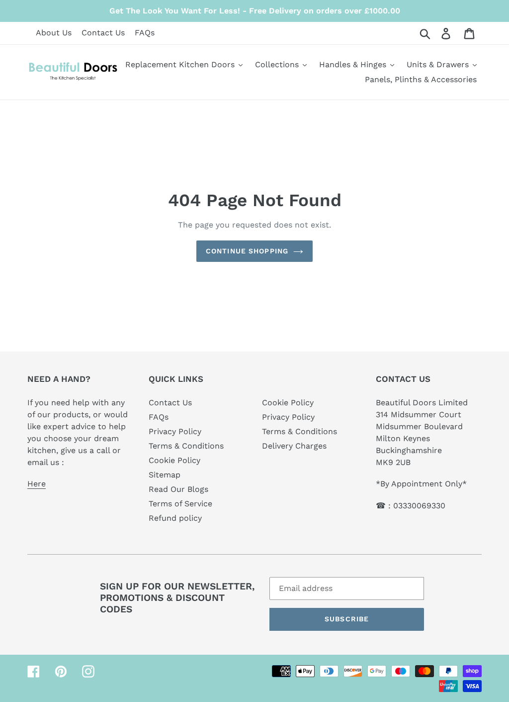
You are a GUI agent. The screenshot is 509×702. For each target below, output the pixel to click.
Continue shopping (247, 251)
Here (36, 483)
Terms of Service (180, 503)
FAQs (145, 32)
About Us (54, 32)
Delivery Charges (294, 446)
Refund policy (175, 518)
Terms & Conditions (186, 446)
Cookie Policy (174, 460)
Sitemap (164, 474)
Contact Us (103, 32)
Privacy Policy (175, 431)
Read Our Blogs (178, 489)
